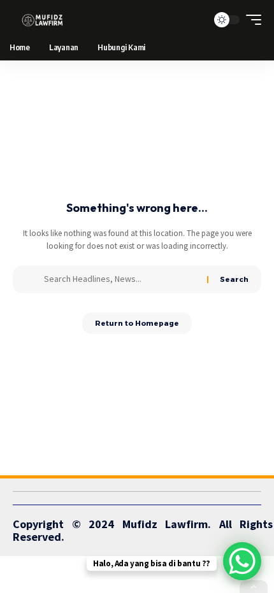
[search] (194, 20)
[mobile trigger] (250, 20)
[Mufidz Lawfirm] (42, 19)
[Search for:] (120, 279)
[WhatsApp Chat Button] (242, 561)
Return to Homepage (137, 323)
